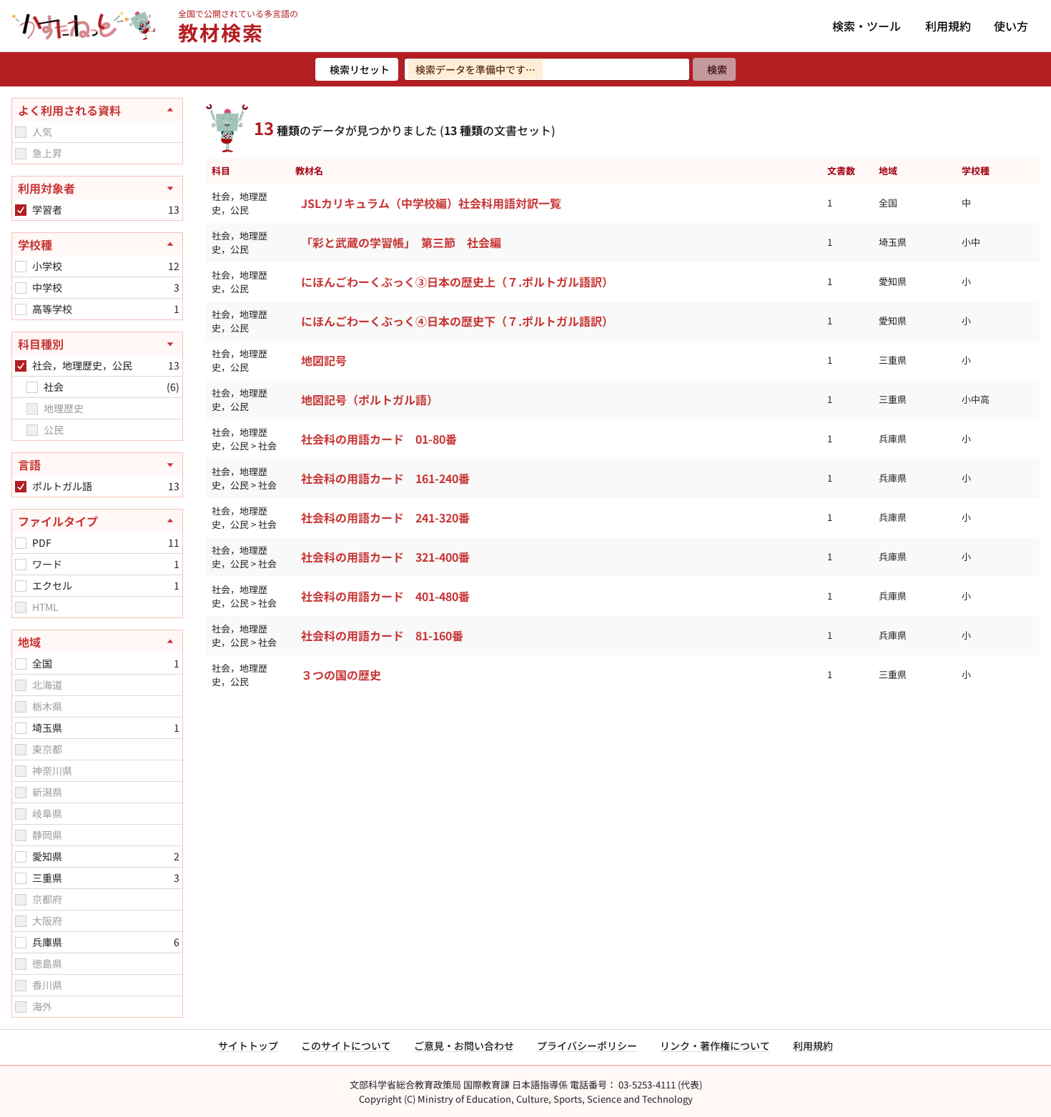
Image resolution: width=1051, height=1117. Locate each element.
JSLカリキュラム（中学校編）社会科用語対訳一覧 (431, 203)
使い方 (1011, 25)
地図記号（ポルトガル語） (369, 399)
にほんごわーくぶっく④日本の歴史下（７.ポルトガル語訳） (457, 320)
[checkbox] (20, 132)
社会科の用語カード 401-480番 (385, 596)
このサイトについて (346, 1045)
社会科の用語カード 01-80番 (379, 438)
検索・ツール (866, 25)
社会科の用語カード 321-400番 (385, 556)
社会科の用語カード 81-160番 (382, 635)
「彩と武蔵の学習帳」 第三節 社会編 (401, 242)
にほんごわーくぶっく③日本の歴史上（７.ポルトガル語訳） (457, 281)
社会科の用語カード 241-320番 (385, 517)
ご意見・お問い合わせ (464, 1045)
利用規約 (948, 25)
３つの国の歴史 (341, 674)
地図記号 (324, 360)
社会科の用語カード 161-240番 (385, 478)
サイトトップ (248, 1045)
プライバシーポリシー (587, 1045)
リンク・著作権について (715, 1045)
